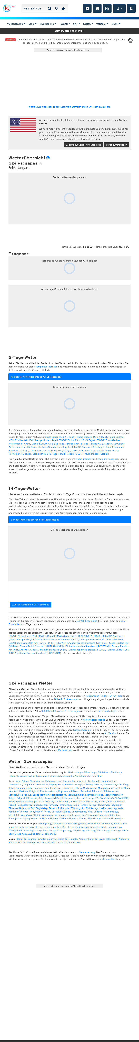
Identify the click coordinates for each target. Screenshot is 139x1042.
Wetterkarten (65, 750)
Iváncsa (98, 784)
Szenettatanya (58, 794)
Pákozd (75, 791)
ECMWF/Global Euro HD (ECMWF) (27, 636)
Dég (26, 784)
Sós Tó (55, 842)
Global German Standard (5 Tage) (92, 450)
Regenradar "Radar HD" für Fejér (104, 695)
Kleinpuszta (66, 776)
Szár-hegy (106, 823)
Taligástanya (24, 805)
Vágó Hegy (79, 830)
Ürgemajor (117, 818)
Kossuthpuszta (83, 776)
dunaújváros (15, 818)
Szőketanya (49, 801)
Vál (22, 815)
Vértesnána (61, 815)
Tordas (84, 805)
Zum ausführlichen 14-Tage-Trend (30, 604)
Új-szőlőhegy (49, 833)
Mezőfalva (103, 788)
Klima (87, 24)
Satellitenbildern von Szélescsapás (60, 711)
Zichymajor (91, 815)
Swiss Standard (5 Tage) (55, 447)
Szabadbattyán (41, 794)
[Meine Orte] (63, 8)
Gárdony (87, 784)
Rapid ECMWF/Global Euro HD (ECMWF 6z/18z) (73, 636)
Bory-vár (105, 781)
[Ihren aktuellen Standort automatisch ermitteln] (56, 8)
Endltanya (116, 772)
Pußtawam (64, 791)
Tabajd (12, 805)
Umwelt (101, 24)
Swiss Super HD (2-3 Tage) (60, 437)
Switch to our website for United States (83, 145)
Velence (24, 811)
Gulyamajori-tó (48, 839)
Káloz (11, 788)
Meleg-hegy (45, 823)
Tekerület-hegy (65, 827)
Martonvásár (90, 788)
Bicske (87, 781)
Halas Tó (62, 839)
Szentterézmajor (113, 794)
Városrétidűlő (33, 815)
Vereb (47, 811)
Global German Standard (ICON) (61, 639)
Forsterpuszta (39, 776)
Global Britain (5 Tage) (46, 453)
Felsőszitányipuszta (19, 776)
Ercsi (60, 784)
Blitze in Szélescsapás (66, 699)
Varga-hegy (49, 830)
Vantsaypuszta (115, 808)
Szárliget (91, 798)
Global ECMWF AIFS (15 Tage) (49, 443)
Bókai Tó (21, 839)
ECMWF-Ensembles (86, 621)
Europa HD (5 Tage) (78, 443)
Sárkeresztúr (90, 801)
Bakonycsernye (53, 781)
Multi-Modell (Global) (97, 453)
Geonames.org (87, 852)
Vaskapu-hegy (64, 830)
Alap (32, 781)
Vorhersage (15, 24)
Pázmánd (86, 791)
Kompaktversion (82, 730)
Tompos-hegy (114, 827)
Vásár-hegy (103, 830)
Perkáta (23, 791)
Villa (89, 811)
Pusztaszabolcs (48, 791)
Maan (79, 788)
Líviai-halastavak (108, 839)
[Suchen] (50, 8)
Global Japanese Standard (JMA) (87, 649)
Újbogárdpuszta (32, 818)
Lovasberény (67, 788)
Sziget (11, 798)
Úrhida (106, 818)
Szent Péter (93, 823)
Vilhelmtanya (79, 811)
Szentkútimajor (75, 794)
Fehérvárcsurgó (73, 784)
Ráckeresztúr (111, 791)
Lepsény (54, 788)
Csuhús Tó (33, 839)
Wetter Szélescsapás (93, 719)
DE (13, 6)
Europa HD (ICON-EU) (29, 639)
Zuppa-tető (34, 833)
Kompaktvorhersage (46, 366)
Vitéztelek (13, 815)
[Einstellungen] (87, 8)
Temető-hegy (82, 827)
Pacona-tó (14, 842)
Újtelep (83, 818)
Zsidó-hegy (21, 833)
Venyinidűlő (36, 811)
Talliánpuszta (39, 805)
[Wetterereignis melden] (107, 8)
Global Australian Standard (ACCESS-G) (88, 646)
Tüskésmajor (92, 808)
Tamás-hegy (49, 827)
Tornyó (92, 805)
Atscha (40, 781)
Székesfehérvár (105, 798)
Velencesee (74, 842)
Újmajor (73, 818)
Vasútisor (13, 811)
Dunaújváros (15, 784)
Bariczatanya (75, 772)
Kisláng (124, 784)
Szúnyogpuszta (33, 801)
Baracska (77, 781)
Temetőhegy (65, 805)
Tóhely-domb (15, 830)
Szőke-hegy (35, 827)
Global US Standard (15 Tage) (88, 447)
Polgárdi (34, 791)
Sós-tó (63, 842)
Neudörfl (13, 791)
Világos (98, 811)
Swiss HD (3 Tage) (101, 443)
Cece (114, 781)
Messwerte (47, 24)
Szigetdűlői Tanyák (27, 798)
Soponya (26, 794)
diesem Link (109, 859)
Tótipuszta (63, 808)
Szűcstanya (63, 801)
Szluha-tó (45, 842)
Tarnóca (52, 805)
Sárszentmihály (116, 801)
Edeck (32, 784)
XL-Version (110, 733)
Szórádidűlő (121, 798)
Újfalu (45, 818)
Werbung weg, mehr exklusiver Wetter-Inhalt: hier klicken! (69, 107)
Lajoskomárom (41, 788)
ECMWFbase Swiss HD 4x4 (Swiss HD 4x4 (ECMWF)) (38, 643)
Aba (18, 781)
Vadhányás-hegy (33, 830)
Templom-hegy (98, 827)
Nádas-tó (124, 839)
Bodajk (96, 781)
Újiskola (63, 818)
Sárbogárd (76, 801)
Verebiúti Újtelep (61, 811)
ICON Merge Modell (39, 440)
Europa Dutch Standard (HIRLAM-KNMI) (42, 646)
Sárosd (102, 801)
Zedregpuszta (76, 815)
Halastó (73, 839)
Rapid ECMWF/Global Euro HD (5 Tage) (73, 440)
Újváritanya (94, 818)
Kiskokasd (53, 776)
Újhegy (54, 818)
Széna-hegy (21, 827)
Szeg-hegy (58, 823)
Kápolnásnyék (23, 788)
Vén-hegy (116, 830)
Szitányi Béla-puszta (64, 798)
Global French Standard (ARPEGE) (88, 643)
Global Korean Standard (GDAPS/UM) (40, 653)
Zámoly (103, 815)
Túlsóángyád (77, 808)
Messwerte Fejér (108, 711)
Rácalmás (97, 791)
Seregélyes (14, 794)
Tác (33, 808)
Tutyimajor (116, 805)
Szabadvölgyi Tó (30, 842)
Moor (126, 788)
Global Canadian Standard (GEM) (48, 649)
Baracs (67, 781)
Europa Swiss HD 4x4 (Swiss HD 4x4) (102, 639)
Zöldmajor (113, 815)
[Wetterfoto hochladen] (97, 8)
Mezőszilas (117, 788)
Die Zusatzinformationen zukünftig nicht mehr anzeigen (69, 886)
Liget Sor (97, 776)
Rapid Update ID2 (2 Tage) (92, 437)
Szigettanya (44, 798)
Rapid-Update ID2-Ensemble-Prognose (97, 459)
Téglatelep (42, 808)
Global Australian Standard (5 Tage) (51, 450)
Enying (53, 784)
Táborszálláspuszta (19, 808)
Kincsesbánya (110, 784)
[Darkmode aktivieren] (131, 8)
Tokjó (76, 805)
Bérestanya (90, 772)
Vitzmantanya (110, 811)
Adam (25, 781)
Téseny (52, 808)
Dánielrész (104, 772)
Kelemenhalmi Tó (88, 839)
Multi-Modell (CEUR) (72, 453)
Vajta (103, 808)
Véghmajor (47, 815)
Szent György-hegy (76, 823)
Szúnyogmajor (16, 801)
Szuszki (80, 798)
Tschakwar (103, 805)
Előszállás (42, 784)
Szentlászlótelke (94, 794)
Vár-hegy (91, 830)
